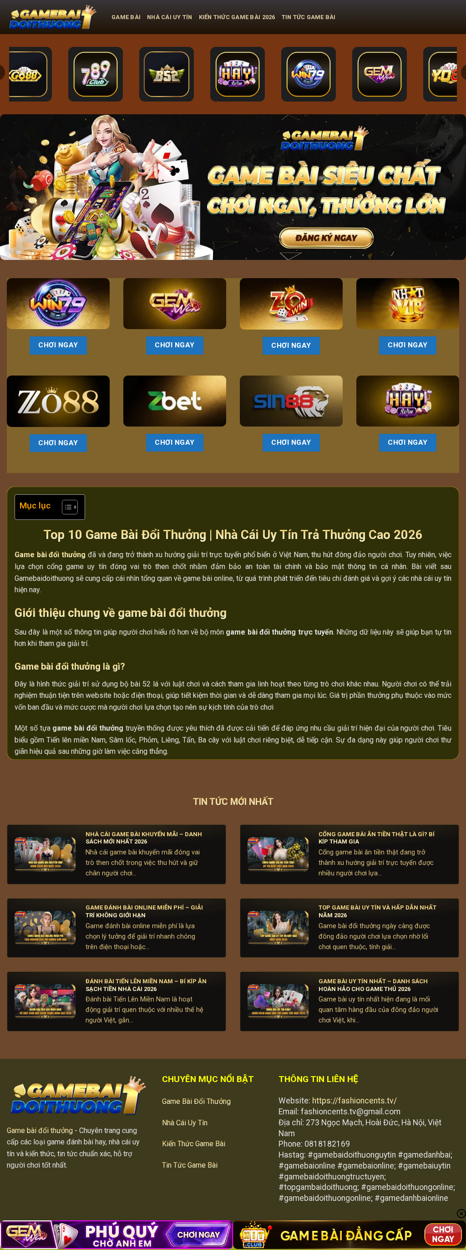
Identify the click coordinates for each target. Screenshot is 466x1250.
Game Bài (126, 17)
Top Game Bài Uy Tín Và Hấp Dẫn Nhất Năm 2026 (377, 911)
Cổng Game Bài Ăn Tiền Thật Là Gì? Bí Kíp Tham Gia (377, 838)
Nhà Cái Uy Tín (169, 17)
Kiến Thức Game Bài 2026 (237, 17)
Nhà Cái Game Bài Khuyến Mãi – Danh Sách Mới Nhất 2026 (144, 838)
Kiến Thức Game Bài (193, 1143)
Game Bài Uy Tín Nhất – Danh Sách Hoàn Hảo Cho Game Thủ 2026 (373, 985)
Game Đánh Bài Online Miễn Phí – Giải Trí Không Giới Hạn (144, 911)
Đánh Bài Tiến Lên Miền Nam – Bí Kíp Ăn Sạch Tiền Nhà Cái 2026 (146, 985)
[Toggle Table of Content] (65, 507)
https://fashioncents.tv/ (354, 1100)
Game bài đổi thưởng (40, 1130)
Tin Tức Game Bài (309, 17)
